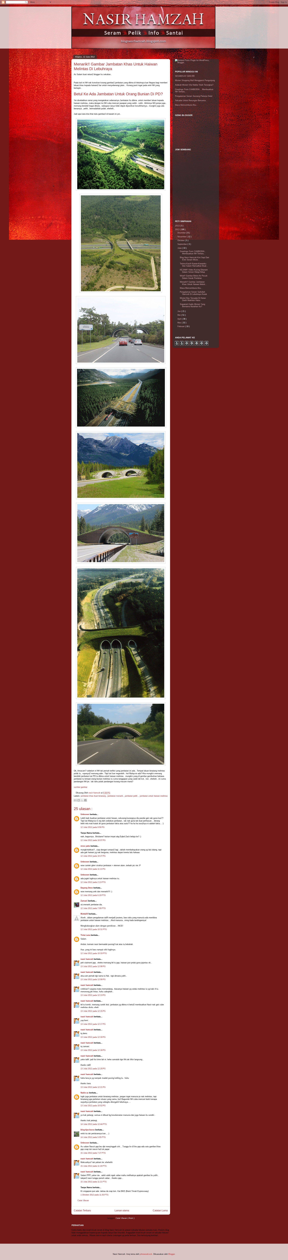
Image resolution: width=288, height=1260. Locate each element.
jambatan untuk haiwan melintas (154, 796)
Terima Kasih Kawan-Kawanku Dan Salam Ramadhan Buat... (194, 264)
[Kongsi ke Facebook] (85, 800)
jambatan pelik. (132, 796)
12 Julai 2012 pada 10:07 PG (93, 840)
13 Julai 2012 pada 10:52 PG (93, 1105)
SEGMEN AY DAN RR (185, 76)
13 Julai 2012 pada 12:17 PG (93, 1024)
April (179, 319)
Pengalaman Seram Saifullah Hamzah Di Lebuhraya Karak (193, 293)
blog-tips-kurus (88, 1130)
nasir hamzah (87, 959)
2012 (177, 229)
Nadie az (85, 1093)
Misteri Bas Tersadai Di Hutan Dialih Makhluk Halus (193, 299)
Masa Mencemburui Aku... (186, 105)
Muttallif (85, 914)
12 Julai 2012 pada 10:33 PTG (94, 953)
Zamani (84, 901)
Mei (179, 315)
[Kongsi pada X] (82, 800)
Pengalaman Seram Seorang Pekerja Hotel (193, 96)
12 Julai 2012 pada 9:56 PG (93, 827)
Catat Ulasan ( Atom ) (125, 1218)
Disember (181, 233)
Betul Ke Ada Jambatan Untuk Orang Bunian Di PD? (118, 94)
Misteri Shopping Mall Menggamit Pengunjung (195, 80)
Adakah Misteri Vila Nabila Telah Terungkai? (194, 85)
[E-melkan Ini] (75, 800)
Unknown (85, 814)
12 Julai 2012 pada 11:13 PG (93, 869)
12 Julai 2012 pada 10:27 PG (93, 856)
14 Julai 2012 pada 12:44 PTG (94, 1124)
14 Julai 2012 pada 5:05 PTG (93, 1137)
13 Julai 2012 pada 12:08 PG (93, 966)
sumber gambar (80, 787)
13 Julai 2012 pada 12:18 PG (93, 1037)
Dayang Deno (87, 888)
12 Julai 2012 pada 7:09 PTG (93, 908)
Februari (181, 326)
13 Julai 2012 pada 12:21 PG (93, 1087)
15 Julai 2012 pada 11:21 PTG (94, 1182)
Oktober (181, 240)
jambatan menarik (116, 796)
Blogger (171, 1254)
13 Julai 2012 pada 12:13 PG (93, 995)
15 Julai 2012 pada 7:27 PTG (93, 1153)
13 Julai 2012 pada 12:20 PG (93, 1068)
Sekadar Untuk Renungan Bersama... (191, 100)
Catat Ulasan (83, 1200)
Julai (179, 248)
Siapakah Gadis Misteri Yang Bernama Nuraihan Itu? (192, 305)
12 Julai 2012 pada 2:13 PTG (93, 882)
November (182, 237)
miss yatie (86, 846)
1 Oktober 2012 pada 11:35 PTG (94, 1195)
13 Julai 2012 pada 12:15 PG (93, 1011)
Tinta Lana (86, 935)
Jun (179, 311)
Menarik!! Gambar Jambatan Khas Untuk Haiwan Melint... (193, 283)
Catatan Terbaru (82, 1210)
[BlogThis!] (78, 800)
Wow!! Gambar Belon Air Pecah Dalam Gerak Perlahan (193, 277)
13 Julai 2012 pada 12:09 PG (93, 979)
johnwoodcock (146, 1254)
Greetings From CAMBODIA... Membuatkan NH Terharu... (193, 252)
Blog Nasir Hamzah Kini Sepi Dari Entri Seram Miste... (194, 258)
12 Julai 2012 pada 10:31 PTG (94, 929)
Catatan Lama (160, 1210)
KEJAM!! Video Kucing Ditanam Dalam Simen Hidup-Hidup (194, 271)
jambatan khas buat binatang (93, 796)
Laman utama (122, 1210)
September (182, 244)
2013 (177, 226)
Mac (179, 323)
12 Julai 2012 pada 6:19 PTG (93, 895)
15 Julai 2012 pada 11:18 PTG (94, 1166)
